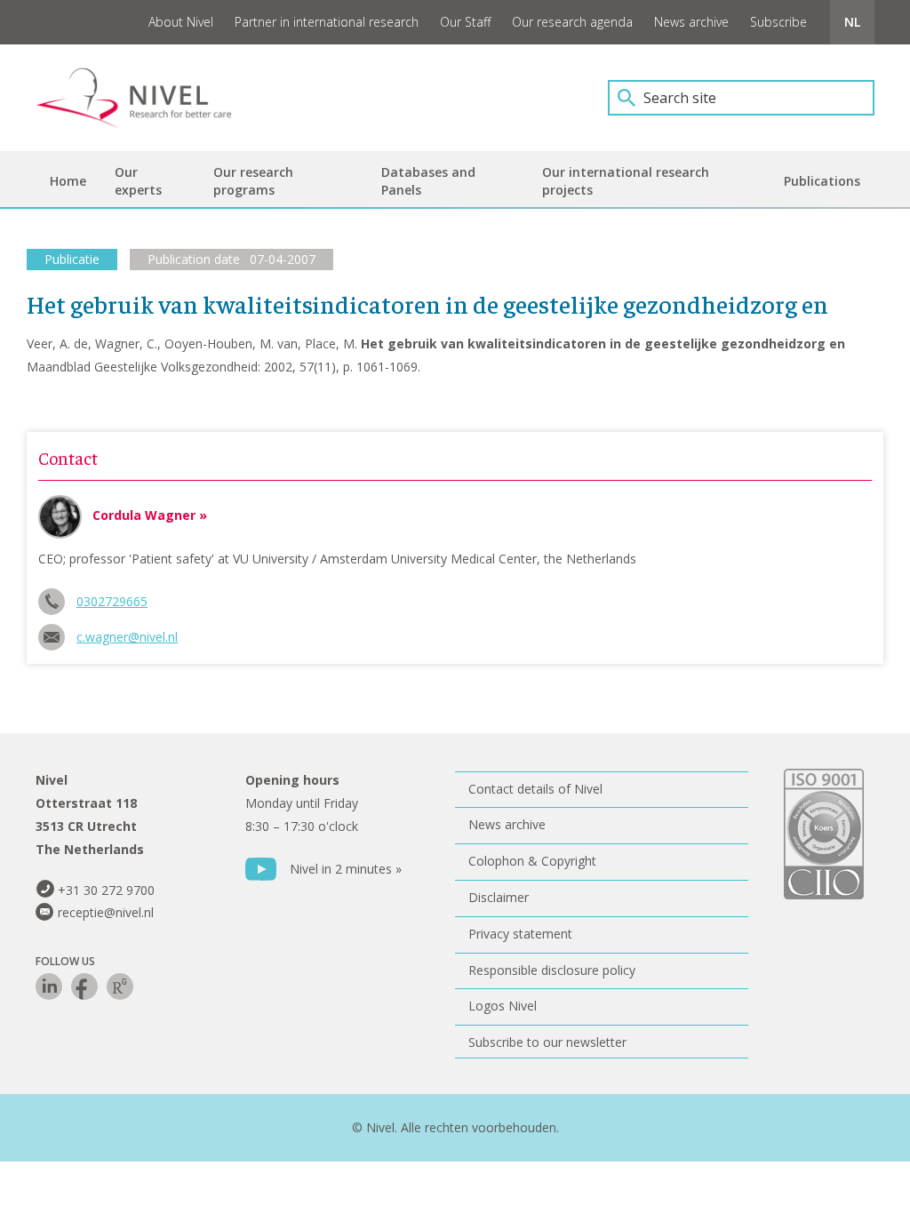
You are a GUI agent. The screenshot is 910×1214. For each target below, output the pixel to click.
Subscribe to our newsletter (547, 1042)
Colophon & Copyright (532, 860)
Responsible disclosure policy (551, 970)
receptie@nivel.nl (106, 912)
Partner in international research (327, 21)
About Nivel (180, 21)
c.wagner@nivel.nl (127, 636)
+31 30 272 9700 (106, 890)
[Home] (147, 98)
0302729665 (112, 601)
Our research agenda (572, 21)
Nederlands (852, 22)
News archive (691, 21)
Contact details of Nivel (535, 788)
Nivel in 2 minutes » (346, 868)
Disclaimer (498, 897)
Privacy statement (520, 933)
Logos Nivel (502, 1005)
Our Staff (465, 21)
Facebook (84, 986)
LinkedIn (49, 986)
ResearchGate (120, 986)
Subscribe (778, 21)
